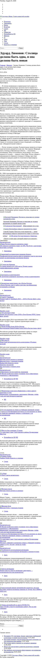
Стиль (6, 43)
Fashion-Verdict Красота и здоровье (11, 458)
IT (4, 37)
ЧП (5, 30)
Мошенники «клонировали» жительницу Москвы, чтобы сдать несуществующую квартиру (19, 395)
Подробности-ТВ (9, 34)
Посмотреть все (5, 242)
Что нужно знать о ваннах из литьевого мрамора (20, 643)
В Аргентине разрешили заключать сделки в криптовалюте (20, 276)
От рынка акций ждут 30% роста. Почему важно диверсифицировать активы (16, 267)
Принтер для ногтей (6, 365)
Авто (5, 39)
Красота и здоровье (10, 44)
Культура (7, 27)
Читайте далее (4, 311)
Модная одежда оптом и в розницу (11, 359)
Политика (7, 21)
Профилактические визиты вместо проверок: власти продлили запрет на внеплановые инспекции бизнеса (21, 257)
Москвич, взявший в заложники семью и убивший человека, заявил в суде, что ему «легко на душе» (20, 543)
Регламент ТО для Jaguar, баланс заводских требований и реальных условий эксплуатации (22, 637)
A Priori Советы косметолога (9, 475)
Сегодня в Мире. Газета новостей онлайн (25, 655)
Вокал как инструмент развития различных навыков (21, 646)
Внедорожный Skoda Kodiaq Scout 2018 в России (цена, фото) (20, 328)
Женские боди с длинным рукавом (11, 361)
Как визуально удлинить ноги (10, 366)
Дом (5, 41)
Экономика (7, 23)
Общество (7, 32)
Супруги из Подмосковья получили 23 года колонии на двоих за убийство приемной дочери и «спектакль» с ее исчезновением (21, 413)
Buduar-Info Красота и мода (9, 363)
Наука (6, 25)
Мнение (6, 36)
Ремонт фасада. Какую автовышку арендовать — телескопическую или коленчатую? (16, 571)
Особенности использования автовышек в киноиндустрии (19, 551)
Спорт (6, 28)
